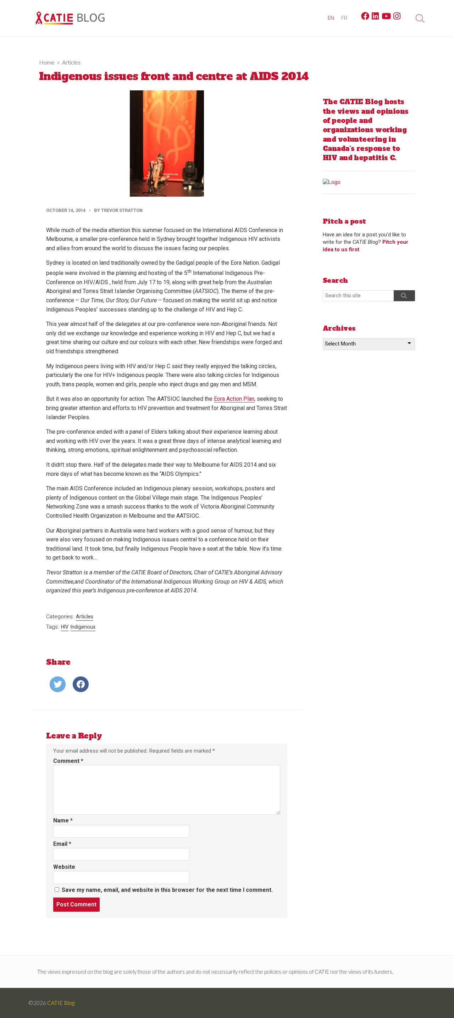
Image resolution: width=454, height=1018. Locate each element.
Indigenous (83, 627)
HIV (64, 627)
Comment (68, 761)
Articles (71, 62)
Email (62, 843)
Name (63, 820)
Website (64, 867)
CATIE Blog (60, 1003)
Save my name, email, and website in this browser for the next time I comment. (167, 890)
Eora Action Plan (234, 398)
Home (47, 62)
